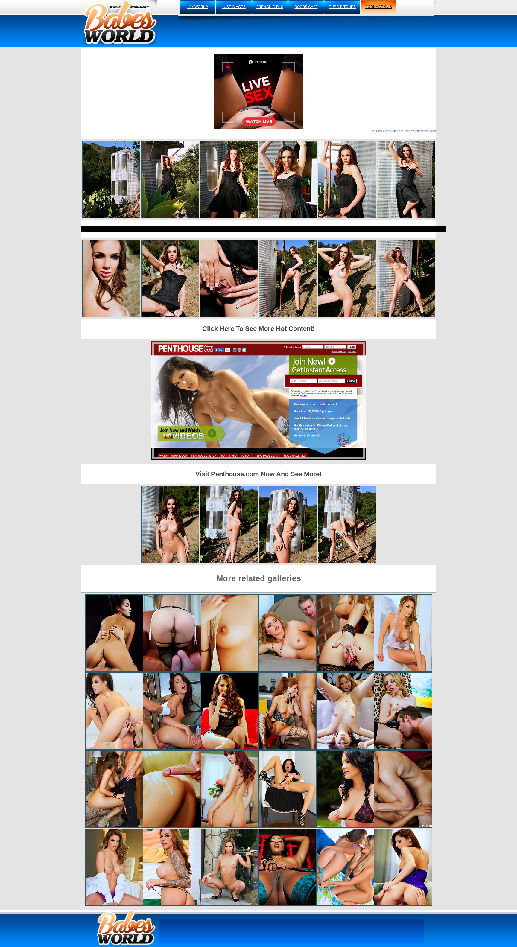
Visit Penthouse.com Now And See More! (258, 474)
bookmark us (378, 7)
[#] (126, 928)
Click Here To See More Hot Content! (258, 328)
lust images (234, 7)
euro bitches (342, 7)
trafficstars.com (423, 131)
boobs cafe (306, 7)
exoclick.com (393, 131)
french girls (269, 7)
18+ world (197, 7)
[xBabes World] (120, 22)
